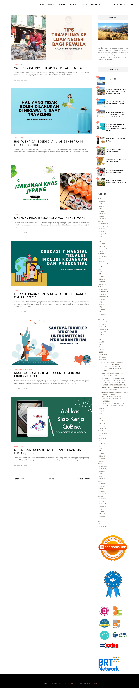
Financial (18, 290)
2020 (100, 431)
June (101, 206)
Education (18, 446)
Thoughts (94, 4)
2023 (100, 286)
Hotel (72, 4)
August (102, 201)
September (103, 231)
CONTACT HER (111, 79)
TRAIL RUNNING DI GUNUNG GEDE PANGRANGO (115, 150)
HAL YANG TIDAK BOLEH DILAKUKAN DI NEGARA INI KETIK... (112, 369)
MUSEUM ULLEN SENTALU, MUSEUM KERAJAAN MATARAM (116, 182)
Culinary (61, 4)
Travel (82, 4)
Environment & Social (23, 369)
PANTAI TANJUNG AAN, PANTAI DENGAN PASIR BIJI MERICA (116, 103)
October (103, 229)
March (102, 213)
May (101, 208)
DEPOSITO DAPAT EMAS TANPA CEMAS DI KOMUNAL (116, 161)
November (103, 226)
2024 (101, 254)
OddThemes (92, 683)
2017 (100, 496)
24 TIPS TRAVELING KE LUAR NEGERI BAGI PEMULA (48, 68)
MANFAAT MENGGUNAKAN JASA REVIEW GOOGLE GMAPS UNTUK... (113, 399)
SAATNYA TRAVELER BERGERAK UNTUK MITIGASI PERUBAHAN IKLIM (47, 374)
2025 (101, 221)
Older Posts (83, 479)
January (102, 218)
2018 (100, 481)
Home (42, 4)
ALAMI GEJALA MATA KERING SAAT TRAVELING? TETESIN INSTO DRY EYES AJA (115, 114)
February (102, 216)
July (101, 203)
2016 (100, 521)
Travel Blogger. (66, 683)
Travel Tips (18, 64)
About (50, 4)
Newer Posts (19, 479)
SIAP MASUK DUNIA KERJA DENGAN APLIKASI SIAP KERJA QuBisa (48, 451)
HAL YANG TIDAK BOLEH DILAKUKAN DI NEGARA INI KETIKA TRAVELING (49, 143)
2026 (100, 198)
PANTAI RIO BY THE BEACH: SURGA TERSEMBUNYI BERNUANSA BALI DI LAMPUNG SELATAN (116, 128)
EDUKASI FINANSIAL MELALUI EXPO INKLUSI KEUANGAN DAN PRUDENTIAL (51, 295)
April (101, 211)
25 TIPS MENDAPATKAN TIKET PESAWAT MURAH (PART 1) (116, 171)
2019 (100, 463)
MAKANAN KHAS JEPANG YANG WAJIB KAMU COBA (49, 218)
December (103, 223)
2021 (100, 352)
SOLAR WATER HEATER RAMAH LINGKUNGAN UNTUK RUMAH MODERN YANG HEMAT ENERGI (116, 91)
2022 (101, 319)
